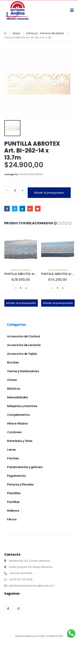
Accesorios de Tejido (22, 354)
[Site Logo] (17, 10)
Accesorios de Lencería (23, 345)
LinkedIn (22, 208)
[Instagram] (18, 609)
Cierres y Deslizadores (23, 371)
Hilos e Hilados (17, 423)
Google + (30, 208)
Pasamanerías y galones (24, 467)
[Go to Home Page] (5, 33)
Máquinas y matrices (22, 406)
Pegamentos (16, 476)
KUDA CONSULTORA (50, 636)
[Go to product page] (20, 249)
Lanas (11, 450)
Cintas (12, 380)
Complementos (18, 415)
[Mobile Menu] (73, 10)
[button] (55, 223)
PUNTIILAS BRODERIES (31, 174)
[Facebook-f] (8, 609)
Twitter (14, 208)
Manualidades (17, 397)
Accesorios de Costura (23, 336)
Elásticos (13, 389)
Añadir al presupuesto (49, 193)
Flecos (11, 519)
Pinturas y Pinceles (20, 484)
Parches (13, 458)
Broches (13, 362)
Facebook (7, 208)
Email (38, 208)
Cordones (14, 432)
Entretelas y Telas (19, 441)
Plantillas (13, 493)
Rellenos (13, 511)
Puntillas (13, 502)
